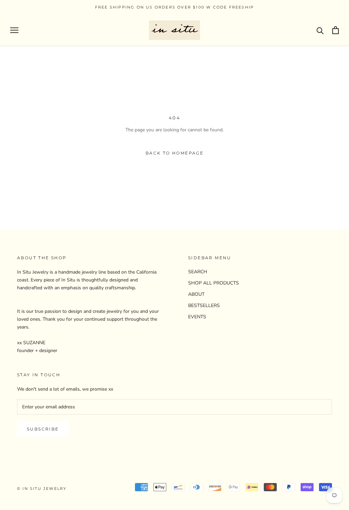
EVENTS (197, 317)
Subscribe (43, 429)
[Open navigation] (14, 30)
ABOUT (196, 294)
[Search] (320, 30)
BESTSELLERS (204, 305)
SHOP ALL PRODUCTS (213, 283)
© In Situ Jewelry (41, 488)
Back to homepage (174, 153)
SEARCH (197, 271)
